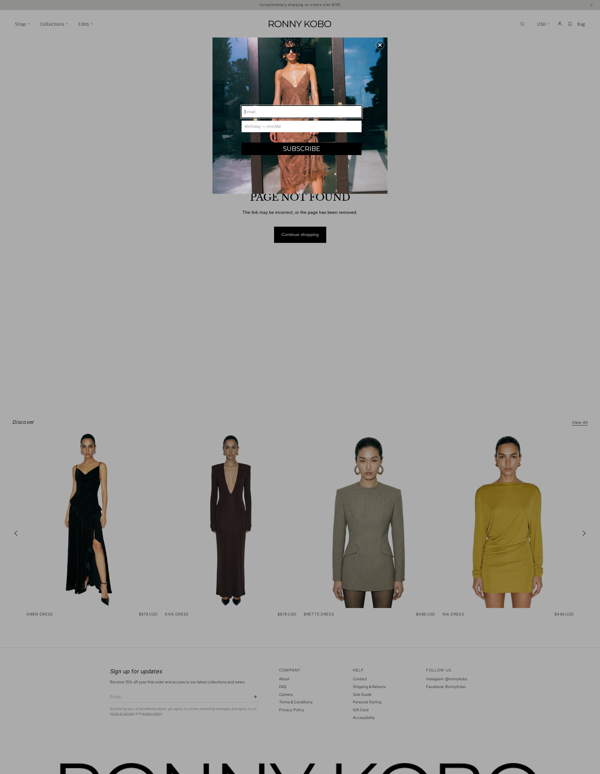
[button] (380, 45)
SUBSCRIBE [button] (301, 149)
